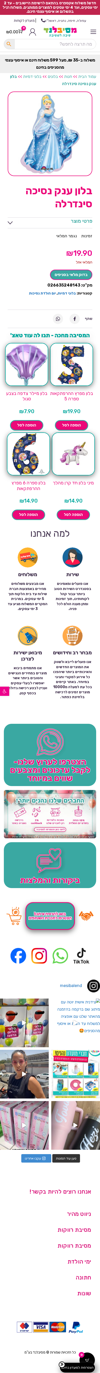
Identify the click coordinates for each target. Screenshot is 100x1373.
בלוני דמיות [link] (32, 76)
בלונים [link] (53, 76)
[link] (4, 691)
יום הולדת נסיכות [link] (42, 293)
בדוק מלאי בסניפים (71, 274)
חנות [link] (68, 76)
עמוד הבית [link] (87, 76)
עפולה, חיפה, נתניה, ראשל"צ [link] (65, 21)
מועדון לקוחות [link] (24, 20)
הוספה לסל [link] (71, 425)
